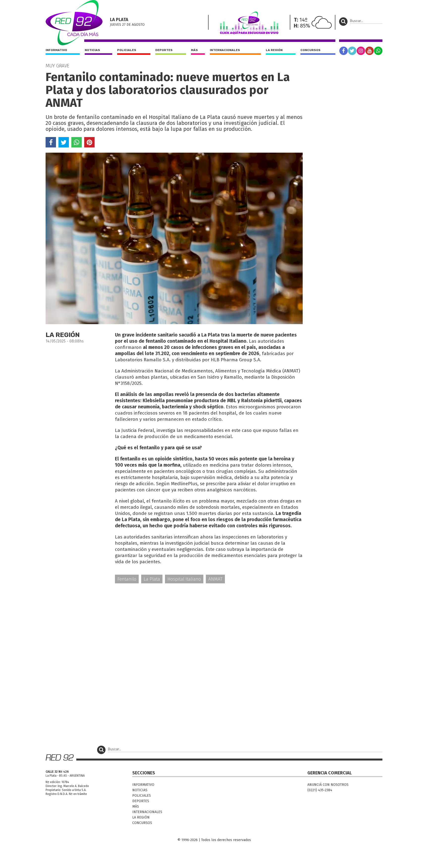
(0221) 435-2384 (319, 790)
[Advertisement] (174, 626)
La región (274, 50)
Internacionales (225, 50)
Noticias (92, 50)
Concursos (310, 50)
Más (194, 50)
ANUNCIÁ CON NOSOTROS (327, 785)
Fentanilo (126, 579)
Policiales (126, 50)
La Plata (152, 579)
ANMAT (215, 579)
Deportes (164, 50)
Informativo (56, 50)
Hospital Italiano (184, 579)
